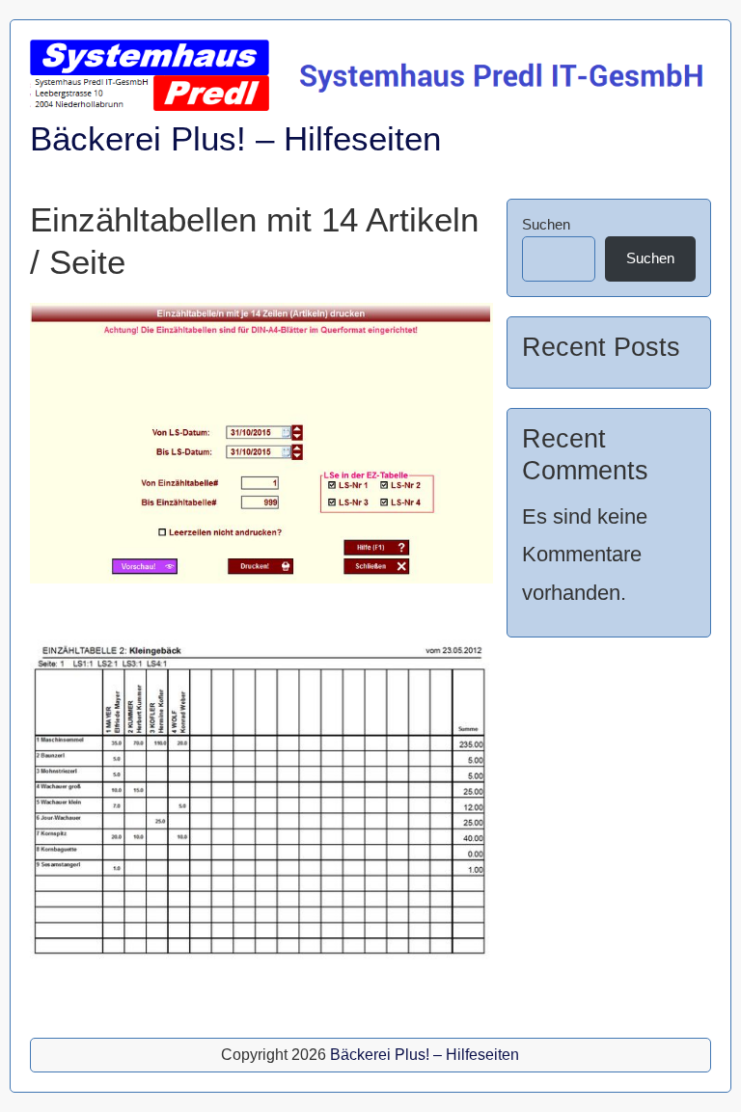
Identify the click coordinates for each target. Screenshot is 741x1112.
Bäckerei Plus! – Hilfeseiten (235, 138)
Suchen (546, 224)
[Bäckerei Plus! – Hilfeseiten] (370, 105)
